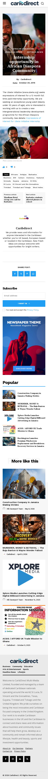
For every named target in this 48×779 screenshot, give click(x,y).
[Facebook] (14, 273)
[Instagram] (13, 759)
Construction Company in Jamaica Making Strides (29, 394)
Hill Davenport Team (15, 509)
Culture (21, 178)
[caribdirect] (24, 217)
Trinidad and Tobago (22, 187)
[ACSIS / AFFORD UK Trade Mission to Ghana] (9, 429)
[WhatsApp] (33, 273)
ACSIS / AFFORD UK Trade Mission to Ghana (30, 429)
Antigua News (35, 52)
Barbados (33, 175)
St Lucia (7, 184)
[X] (21, 273)
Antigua (23, 175)
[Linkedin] (20, 759)
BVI (14, 178)
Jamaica (24, 181)
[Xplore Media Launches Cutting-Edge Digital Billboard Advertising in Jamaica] (9, 417)
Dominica (30, 178)
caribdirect (26, 79)
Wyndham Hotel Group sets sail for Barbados (12, 199)
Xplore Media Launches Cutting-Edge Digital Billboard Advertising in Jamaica (31, 418)
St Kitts (33, 181)
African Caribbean (23, 49)
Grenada (7, 181)
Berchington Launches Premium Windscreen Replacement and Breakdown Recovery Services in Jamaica (31, 442)
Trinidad (7, 187)
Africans (14, 175)
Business (7, 178)
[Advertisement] (24, 33)
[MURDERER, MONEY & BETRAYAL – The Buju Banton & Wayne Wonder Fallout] (9, 406)
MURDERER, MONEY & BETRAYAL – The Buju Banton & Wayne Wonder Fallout (31, 406)
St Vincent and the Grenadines (26, 184)
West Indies (38, 187)
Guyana (16, 181)
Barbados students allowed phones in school (34, 199)
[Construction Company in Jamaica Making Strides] (9, 394)
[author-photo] (4, 508)
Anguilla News (13, 52)
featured (40, 178)
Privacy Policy (32, 310)
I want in (22, 303)
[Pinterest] (27, 273)
